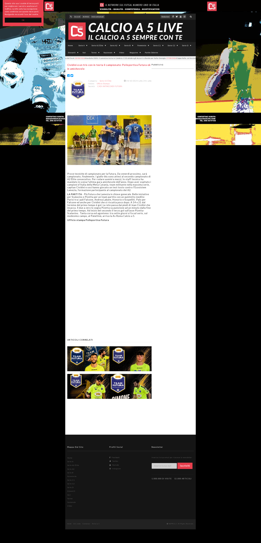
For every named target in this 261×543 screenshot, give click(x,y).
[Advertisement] (109, 254)
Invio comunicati (98, 17)
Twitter (115, 461)
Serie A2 (113, 46)
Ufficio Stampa (103, 83)
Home (70, 46)
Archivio (86, 17)
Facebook (115, 457)
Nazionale (108, 53)
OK (23, 20)
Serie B (127, 46)
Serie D (185, 46)
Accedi (77, 17)
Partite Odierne (151, 53)
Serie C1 (157, 46)
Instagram (116, 469)
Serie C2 (171, 46)
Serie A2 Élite (97, 46)
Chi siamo (77, 523)
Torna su (95, 523)
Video (121, 53)
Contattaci (86, 523)
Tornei (94, 53)
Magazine (134, 53)
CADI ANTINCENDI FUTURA (109, 86)
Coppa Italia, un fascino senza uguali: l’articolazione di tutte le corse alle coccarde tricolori (193, 58)
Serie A (81, 46)
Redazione (165, 17)
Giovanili (72, 53)
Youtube (115, 465)
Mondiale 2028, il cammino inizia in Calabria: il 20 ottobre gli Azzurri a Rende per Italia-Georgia (103, 58)
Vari (84, 53)
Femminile (141, 46)
